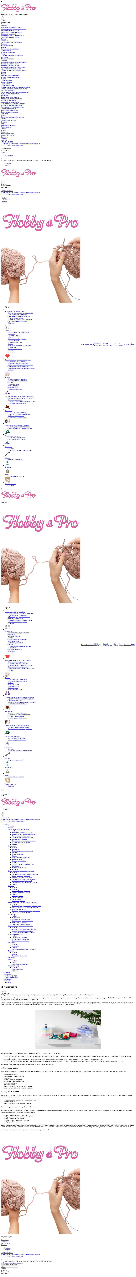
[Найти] (2, 18)
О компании (5, 1240)
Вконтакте (7, 163)
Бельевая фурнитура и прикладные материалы (26, 906)
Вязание (14, 889)
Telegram (7, 165)
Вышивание (16, 917)
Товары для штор (17, 969)
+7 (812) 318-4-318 (12, 145)
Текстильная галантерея (19, 937)
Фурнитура (15, 849)
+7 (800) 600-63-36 (7, 142)
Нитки (14, 962)
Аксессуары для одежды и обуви (22, 832)
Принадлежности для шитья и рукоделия (25, 874)
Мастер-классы (5, 1243)
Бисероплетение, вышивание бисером (24, 929)
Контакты (4, 1245)
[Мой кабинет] (1, 792)
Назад (12, 826)
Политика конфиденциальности (13, 1263)
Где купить (4, 1241)
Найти (3, 1268)
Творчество (15, 946)
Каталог (10, 827)
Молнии (14, 954)
